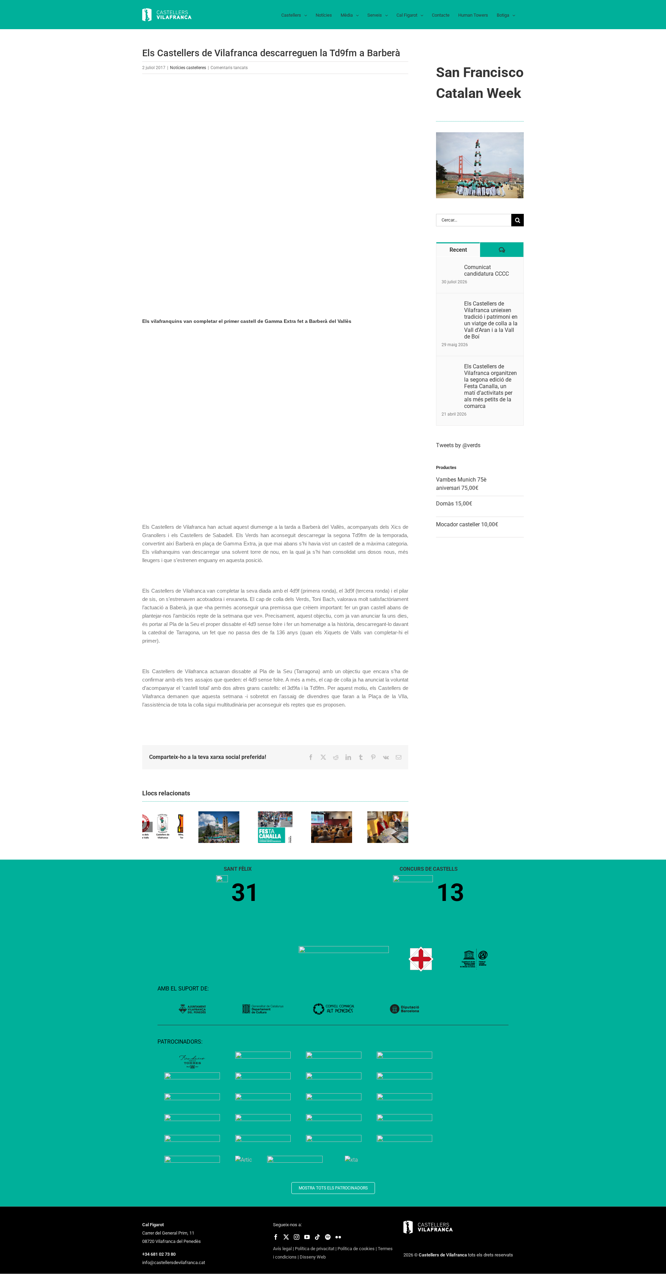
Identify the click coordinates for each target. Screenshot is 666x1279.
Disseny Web (313, 1257)
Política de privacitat (314, 1248)
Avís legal (282, 1248)
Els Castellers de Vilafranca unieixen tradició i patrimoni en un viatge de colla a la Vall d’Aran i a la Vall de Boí (491, 320)
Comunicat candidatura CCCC (486, 270)
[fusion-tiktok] (317, 1237)
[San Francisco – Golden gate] (480, 135)
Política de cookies (356, 1248)
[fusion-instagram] (296, 1237)
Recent (458, 249)
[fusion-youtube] (307, 1237)
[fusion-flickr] (338, 1237)
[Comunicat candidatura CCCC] (451, 268)
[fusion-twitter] (286, 1237)
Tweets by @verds (458, 445)
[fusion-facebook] (276, 1237)
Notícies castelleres (188, 67)
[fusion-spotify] (328, 1237)
